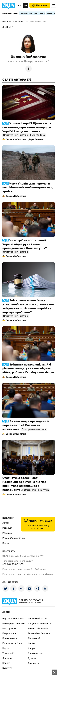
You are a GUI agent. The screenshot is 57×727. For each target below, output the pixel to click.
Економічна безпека (39, 633)
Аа (25, 5)
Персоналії (34, 638)
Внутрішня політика (13, 618)
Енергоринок (9, 633)
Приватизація (9, 638)
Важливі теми (10, 13)
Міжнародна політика (13, 623)
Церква (6, 663)
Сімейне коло (35, 653)
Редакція (7, 528)
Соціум (31, 643)
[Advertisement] (28, 698)
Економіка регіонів (12, 643)
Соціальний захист (38, 618)
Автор (7, 27)
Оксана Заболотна (28, 57)
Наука (5, 648)
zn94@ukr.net (40, 569)
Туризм (32, 658)
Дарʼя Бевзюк (35, 139)
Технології (7, 653)
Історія (31, 648)
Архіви (6, 522)
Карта (5, 543)
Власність (33, 663)
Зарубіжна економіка (39, 623)
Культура (7, 668)
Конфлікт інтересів (38, 628)
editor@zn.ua (46, 574)
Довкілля (7, 658)
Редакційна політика (13, 538)
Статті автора (16, 79)
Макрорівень (9, 628)
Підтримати (41, 5)
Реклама (7, 533)
